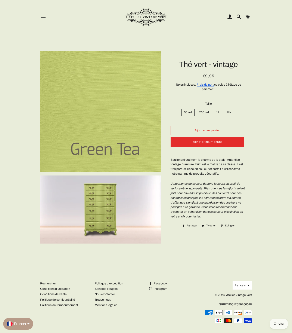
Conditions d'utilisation (55, 288)
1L (218, 112)
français (240, 285)
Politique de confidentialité (57, 299)
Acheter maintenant (207, 141)
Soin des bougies (106, 288)
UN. (230, 112)
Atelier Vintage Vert (239, 295)
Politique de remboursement (59, 305)
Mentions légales (106, 305)
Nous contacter (105, 294)
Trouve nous (103, 299)
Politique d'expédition (109, 283)
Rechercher (48, 283)
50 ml (188, 112)
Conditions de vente (53, 294)
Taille (208, 103)
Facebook (160, 283)
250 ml (204, 112)
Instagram (160, 288)
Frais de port (205, 84)
